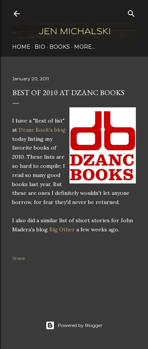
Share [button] (18, 258)
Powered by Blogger (80, 325)
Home (21, 46)
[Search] (131, 12)
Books (59, 46)
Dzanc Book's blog (42, 129)
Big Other (62, 229)
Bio (40, 46)
